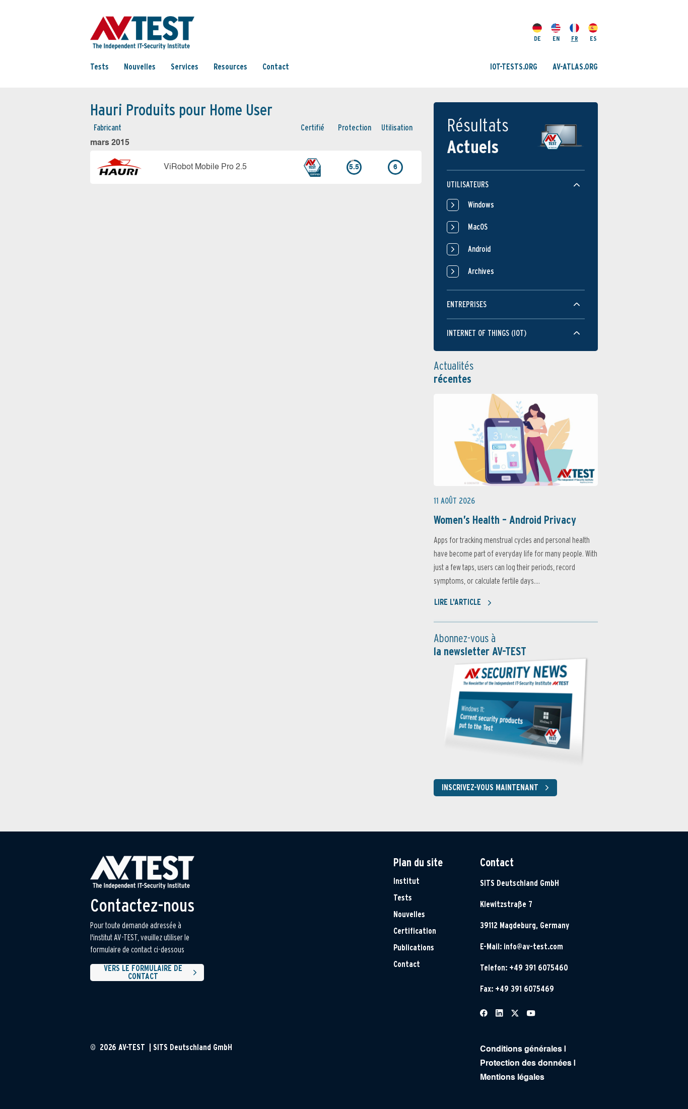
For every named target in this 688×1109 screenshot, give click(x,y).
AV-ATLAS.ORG (575, 67)
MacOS (478, 227)
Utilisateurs (468, 184)
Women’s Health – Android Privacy (505, 519)
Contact (275, 67)
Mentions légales (512, 1078)
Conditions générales (521, 1050)
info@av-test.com (533, 946)
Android (479, 249)
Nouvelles (140, 67)
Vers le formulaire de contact (143, 972)
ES (593, 38)
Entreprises (467, 304)
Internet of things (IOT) (486, 333)
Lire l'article (457, 602)
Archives (481, 271)
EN (556, 38)
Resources (230, 67)
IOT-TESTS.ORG (513, 67)
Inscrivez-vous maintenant (490, 787)
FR (574, 38)
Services (184, 67)
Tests (99, 67)
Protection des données (526, 1064)
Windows (481, 205)
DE (537, 38)
